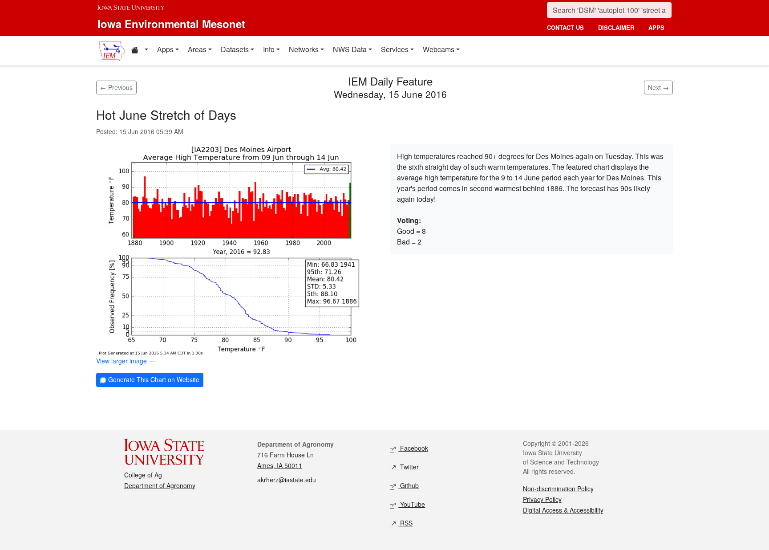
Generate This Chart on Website (152, 379)
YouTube (411, 504)
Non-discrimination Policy (558, 488)
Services (395, 49)
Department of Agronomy (159, 485)
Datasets (235, 49)
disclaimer (616, 27)
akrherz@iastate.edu (286, 479)
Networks (304, 49)
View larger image (121, 360)
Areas (197, 49)
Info (269, 49)
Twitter (408, 466)
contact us (565, 27)
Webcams (438, 49)
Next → (658, 87)
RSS (405, 522)
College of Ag (143, 474)
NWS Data (350, 49)
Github (408, 485)
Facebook (413, 448)
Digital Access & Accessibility (563, 509)
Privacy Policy (542, 499)
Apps (165, 49)
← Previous (116, 87)
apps (656, 27)
